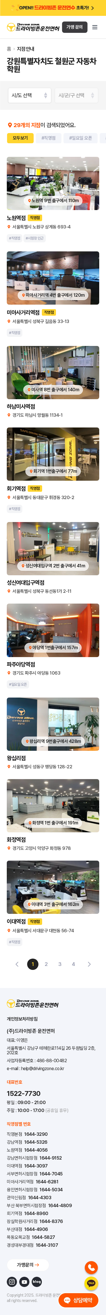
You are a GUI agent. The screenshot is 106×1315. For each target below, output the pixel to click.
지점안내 (25, 49)
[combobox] (29, 95)
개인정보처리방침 (22, 1019)
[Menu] (94, 27)
